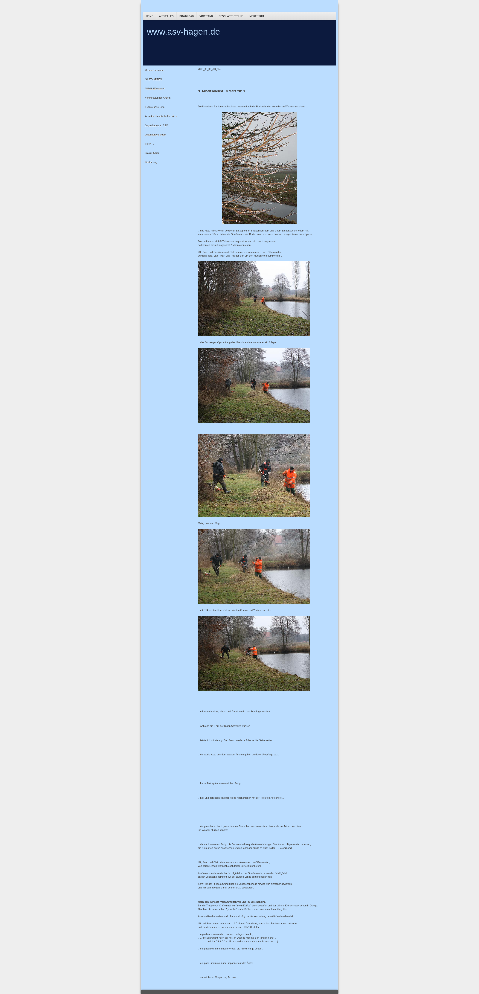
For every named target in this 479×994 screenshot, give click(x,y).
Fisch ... (149, 143)
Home (149, 16)
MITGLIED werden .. (156, 88)
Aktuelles (166, 16)
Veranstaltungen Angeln (157, 97)
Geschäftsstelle (231, 16)
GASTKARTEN (153, 79)
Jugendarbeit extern (155, 134)
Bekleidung (151, 162)
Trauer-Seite (152, 153)
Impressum (256, 16)
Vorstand (206, 16)
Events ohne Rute (154, 107)
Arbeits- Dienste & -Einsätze (161, 116)
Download (186, 16)
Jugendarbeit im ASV (156, 125)
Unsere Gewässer (154, 70)
